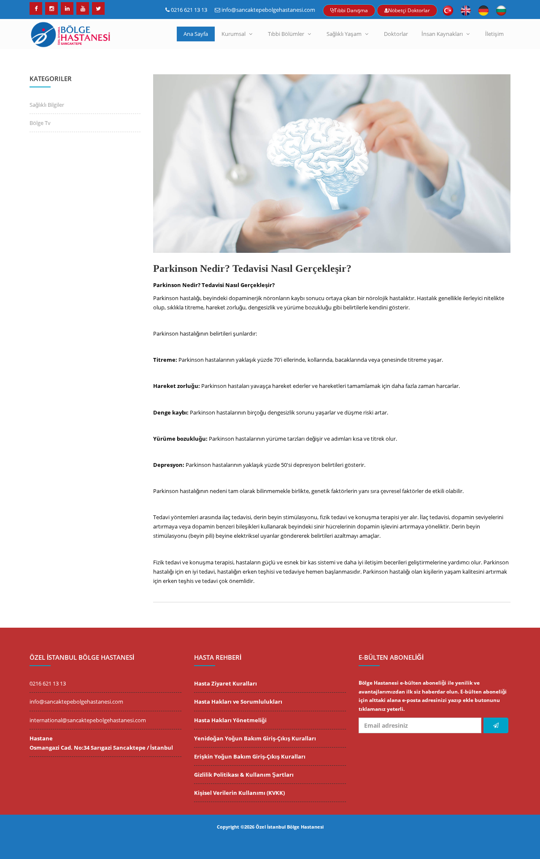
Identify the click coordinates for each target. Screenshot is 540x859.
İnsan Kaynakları (442, 34)
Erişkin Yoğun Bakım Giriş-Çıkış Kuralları (249, 756)
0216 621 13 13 (189, 10)
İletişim (494, 34)
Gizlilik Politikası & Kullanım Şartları (244, 774)
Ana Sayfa (196, 34)
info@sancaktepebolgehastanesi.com (268, 10)
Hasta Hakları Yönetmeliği (230, 720)
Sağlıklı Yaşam (344, 34)
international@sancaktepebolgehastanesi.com (88, 720)
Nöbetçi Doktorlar (409, 10)
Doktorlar (396, 34)
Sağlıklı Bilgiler (47, 104)
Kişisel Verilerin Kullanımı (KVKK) (239, 793)
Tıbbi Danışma (351, 10)
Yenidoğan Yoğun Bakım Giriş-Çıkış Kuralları (255, 738)
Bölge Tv (40, 123)
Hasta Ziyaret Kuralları (225, 683)
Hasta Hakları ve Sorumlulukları (238, 701)
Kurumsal (233, 34)
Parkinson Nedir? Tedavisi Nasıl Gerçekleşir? (252, 268)
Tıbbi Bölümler (286, 34)
